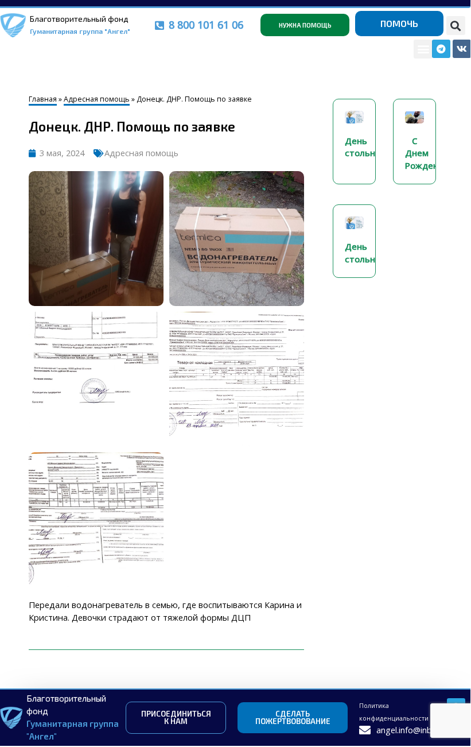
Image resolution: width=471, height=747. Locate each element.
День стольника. (369, 253)
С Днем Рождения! (428, 153)
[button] (455, 25)
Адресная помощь (97, 99)
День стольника (368, 147)
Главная (43, 99)
